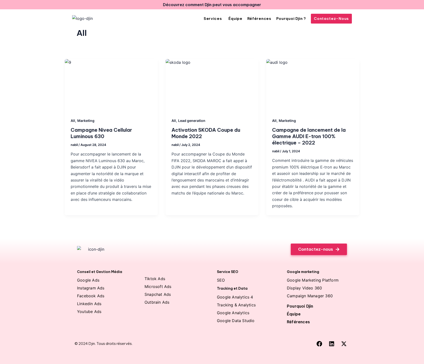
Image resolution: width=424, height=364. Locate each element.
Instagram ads (91, 288)
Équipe (294, 314)
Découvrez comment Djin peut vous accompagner (212, 4)
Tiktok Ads (155, 278)
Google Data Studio (236, 320)
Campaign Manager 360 (310, 295)
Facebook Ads (90, 295)
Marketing (85, 120)
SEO (221, 280)
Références (298, 321)
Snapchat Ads (158, 294)
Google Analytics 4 (235, 297)
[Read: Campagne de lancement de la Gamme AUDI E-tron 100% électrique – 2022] (312, 85)
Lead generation (191, 120)
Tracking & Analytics (236, 304)
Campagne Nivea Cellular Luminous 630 (101, 133)
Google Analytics (233, 312)
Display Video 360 (304, 288)
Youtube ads (89, 311)
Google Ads (88, 280)
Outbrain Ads (157, 302)
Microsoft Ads (158, 286)
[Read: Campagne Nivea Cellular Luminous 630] (111, 85)
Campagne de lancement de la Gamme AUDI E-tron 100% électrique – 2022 (309, 136)
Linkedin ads (89, 303)
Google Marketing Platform (313, 280)
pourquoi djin (300, 306)
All (73, 120)
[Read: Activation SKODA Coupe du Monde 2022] (212, 85)
